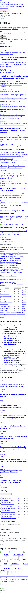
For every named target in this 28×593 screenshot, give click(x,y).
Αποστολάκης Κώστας (6, 302)
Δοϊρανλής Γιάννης (5, 308)
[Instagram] (5, 574)
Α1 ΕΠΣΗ (10, 4)
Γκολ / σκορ (18, 39)
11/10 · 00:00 (8, 271)
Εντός (6, 494)
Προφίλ (24, 290)
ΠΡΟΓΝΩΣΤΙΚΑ (21, 6)
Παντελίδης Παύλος (9, 359)
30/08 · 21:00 (8, 249)
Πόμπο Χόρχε (8, 337)
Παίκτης (7, 287)
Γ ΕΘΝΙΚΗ (5, 4)
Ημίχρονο (10, 39)
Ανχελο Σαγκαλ (4, 300)
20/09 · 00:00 (8, 265)
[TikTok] (16, 574)
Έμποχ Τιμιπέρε (4, 292)
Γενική (2, 494)
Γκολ (20, 287)
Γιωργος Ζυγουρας (5, 306)
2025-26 (7, 41)
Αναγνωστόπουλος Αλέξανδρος (13, 331)
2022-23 (16, 41)
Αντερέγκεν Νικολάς (10, 340)
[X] (13, 574)
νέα (22, 27)
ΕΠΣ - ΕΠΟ (6, 6)
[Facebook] (2, 574)
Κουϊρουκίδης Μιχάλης (10, 353)
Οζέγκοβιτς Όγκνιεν (10, 342)
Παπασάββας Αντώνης (10, 335)
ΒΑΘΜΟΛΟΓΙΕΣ (13, 6)
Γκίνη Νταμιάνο (8, 360)
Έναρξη (3, 39)
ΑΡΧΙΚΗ (2, 15)
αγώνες (25, 27)
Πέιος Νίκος (7, 338)
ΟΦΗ (1, 4)
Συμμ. (16, 287)
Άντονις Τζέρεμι (4, 290)
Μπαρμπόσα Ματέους (10, 333)
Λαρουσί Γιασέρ (8, 366)
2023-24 (11, 41)
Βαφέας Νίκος (8, 329)
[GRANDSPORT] (4, 2)
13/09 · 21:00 (8, 258)
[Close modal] (0, 583)
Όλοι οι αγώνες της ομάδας (7, 282)
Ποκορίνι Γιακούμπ (10, 344)
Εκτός (10, 494)
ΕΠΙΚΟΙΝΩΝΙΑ (4, 576)
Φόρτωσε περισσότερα (5, 239)
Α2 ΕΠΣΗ (15, 4)
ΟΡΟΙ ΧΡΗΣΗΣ (12, 576)
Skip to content (4, 1)
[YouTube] (9, 574)
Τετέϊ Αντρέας (8, 328)
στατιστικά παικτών (5, 29)
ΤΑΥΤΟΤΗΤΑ (19, 576)
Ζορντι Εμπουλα (4, 310)
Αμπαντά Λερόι (4, 294)
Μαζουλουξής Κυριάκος (10, 364)
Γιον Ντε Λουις (4, 304)
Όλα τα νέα (3, 50)
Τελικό (25, 39)
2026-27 (2, 41)
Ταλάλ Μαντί (7, 357)
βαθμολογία (15, 29)
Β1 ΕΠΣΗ (19, 4)
